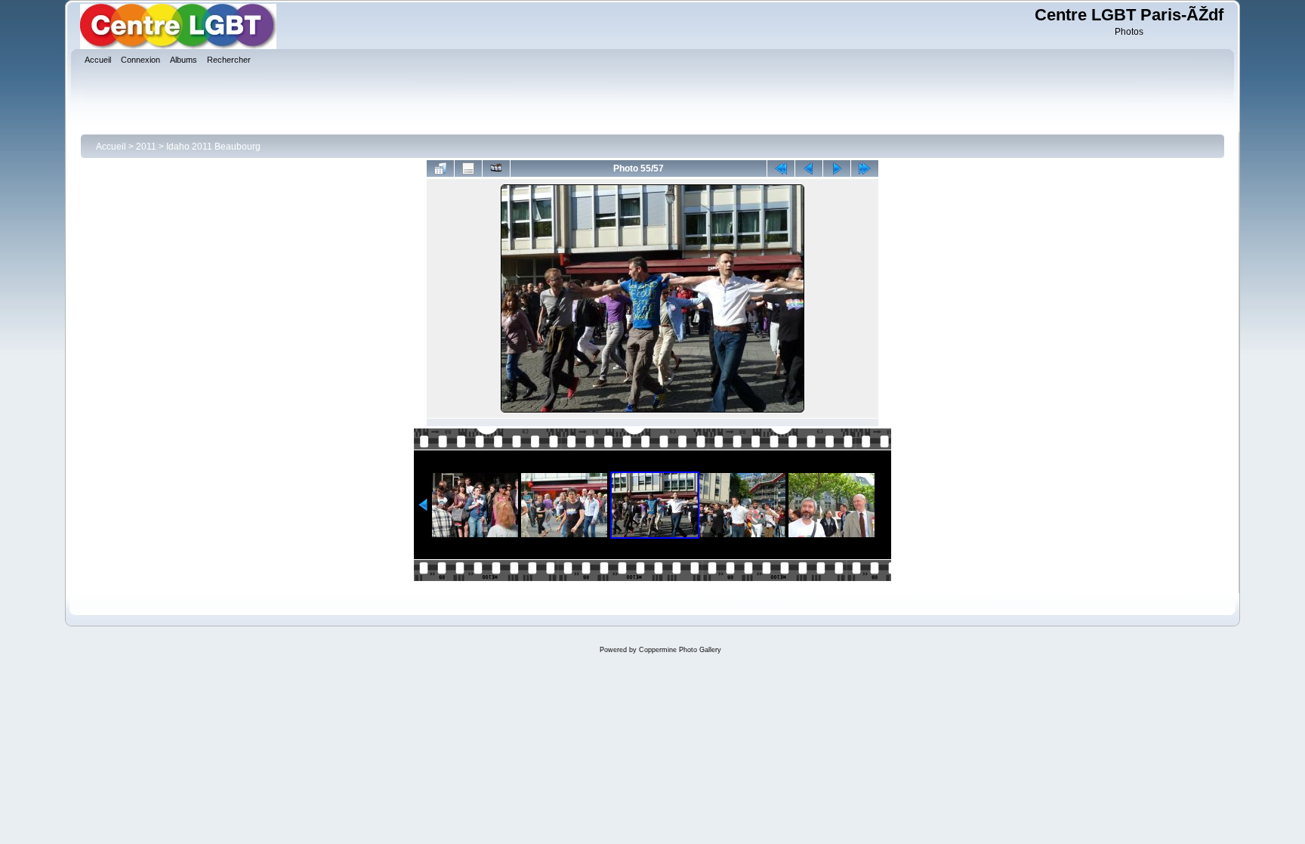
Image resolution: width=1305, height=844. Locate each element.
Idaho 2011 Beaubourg (213, 146)
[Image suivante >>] (836, 168)
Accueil (111, 146)
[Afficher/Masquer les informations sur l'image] (468, 168)
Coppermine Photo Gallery (680, 650)
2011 (146, 146)
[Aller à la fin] (864, 168)
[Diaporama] (496, 168)
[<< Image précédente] (808, 168)
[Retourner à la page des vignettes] (440, 168)
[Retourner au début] (780, 168)
